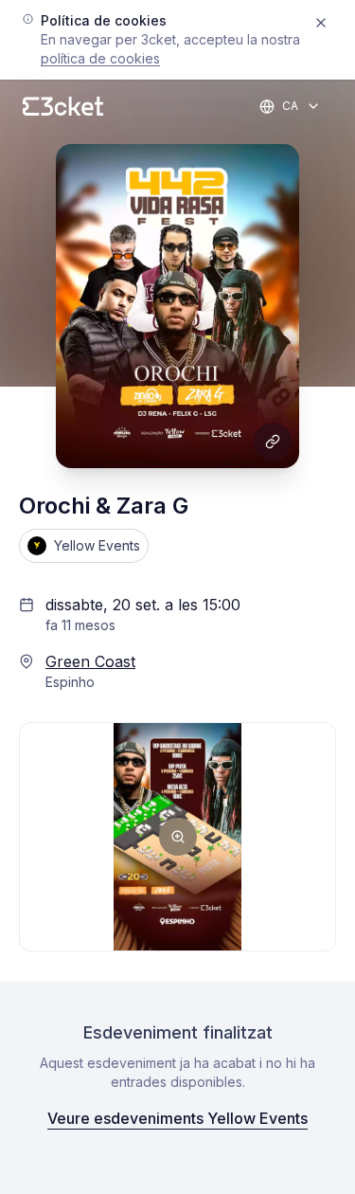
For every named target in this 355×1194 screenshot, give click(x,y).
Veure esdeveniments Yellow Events (177, 1118)
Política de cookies (100, 58)
